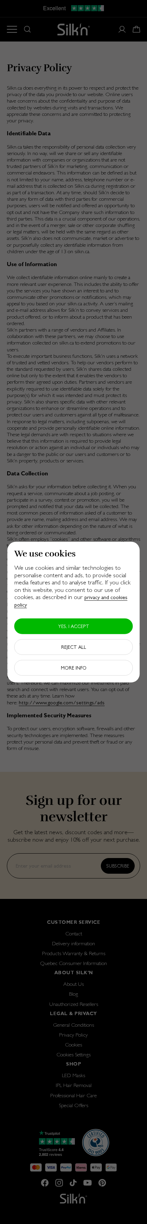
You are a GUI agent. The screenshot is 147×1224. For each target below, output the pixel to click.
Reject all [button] (73, 646)
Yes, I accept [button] (73, 626)
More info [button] (73, 667)
